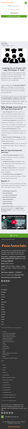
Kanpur (3, 307)
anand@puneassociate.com (11, 416)
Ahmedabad (4, 289)
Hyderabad (3, 302)
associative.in (6, 382)
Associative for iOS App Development (14, 108)
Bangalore (3, 292)
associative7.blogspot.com (9, 397)
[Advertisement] (14, 29)
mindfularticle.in (6, 390)
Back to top (15, 235)
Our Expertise (6, 348)
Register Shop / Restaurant (14, 16)
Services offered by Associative (10, 353)
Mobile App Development (9, 335)
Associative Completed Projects (10, 358)
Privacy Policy (6, 375)
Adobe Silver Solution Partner (17, 256)
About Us (5, 372)
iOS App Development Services (11, 151)
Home (4, 365)
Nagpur (3, 317)
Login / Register (14, 13)
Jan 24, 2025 (6, 45)
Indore (2, 304)
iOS (8, 181)
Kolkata (3, 309)
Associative (4, 44)
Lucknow (3, 312)
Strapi (16, 258)
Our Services (6, 346)
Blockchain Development (9, 341)
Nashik (2, 319)
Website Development (8, 338)
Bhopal (3, 294)
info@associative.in (9, 263)
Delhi (2, 299)
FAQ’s (4, 370)
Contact (4, 367)
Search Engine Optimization (9, 336)
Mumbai (3, 314)
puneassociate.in (7, 387)
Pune (2, 322)
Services (4, 331)
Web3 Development (7, 340)
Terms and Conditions (8, 380)
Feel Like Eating (14, 6)
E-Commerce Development (9, 333)
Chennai (3, 297)
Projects (4, 345)
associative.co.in (6, 385)
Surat (2, 324)
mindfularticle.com (7, 392)
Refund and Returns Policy (9, 377)
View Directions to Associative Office (11, 277)
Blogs (4, 343)
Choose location (14, 9)
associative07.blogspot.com (9, 395)
